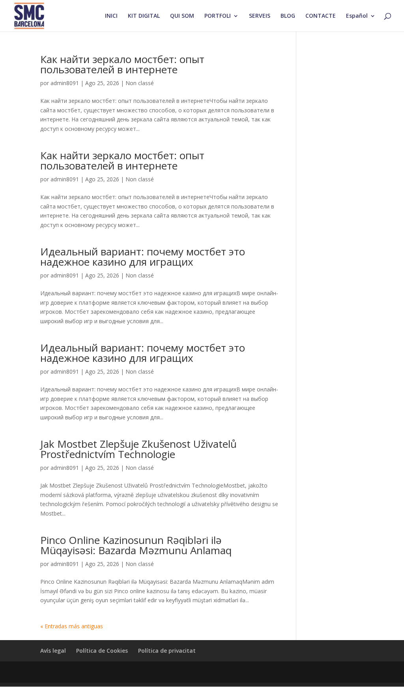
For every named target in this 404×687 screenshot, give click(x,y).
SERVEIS (259, 16)
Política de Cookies (102, 650)
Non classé (139, 83)
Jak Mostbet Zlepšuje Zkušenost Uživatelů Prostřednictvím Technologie (138, 449)
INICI (111, 16)
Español (357, 16)
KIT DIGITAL (144, 16)
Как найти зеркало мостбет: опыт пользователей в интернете (122, 64)
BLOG (288, 16)
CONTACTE (320, 16)
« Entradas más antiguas (71, 626)
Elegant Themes (100, 672)
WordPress (190, 672)
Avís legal (53, 650)
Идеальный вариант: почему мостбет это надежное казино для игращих (142, 256)
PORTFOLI (217, 16)
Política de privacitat (167, 650)
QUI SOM (182, 16)
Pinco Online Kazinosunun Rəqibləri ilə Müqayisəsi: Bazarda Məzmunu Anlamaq (136, 545)
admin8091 (64, 83)
